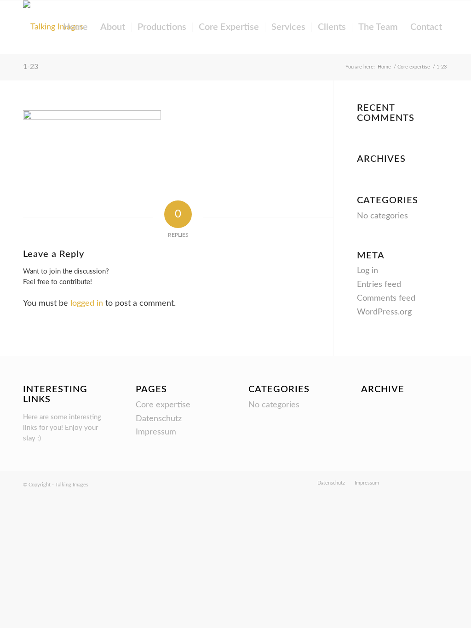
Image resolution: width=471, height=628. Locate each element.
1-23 (30, 66)
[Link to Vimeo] (413, 483)
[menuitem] (75, 27)
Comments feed (386, 298)
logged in (86, 303)
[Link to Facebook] (427, 483)
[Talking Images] (53, 27)
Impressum (156, 432)
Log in (367, 271)
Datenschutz (159, 419)
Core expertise (163, 405)
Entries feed (379, 284)
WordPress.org (384, 312)
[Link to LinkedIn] (441, 483)
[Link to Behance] (400, 483)
